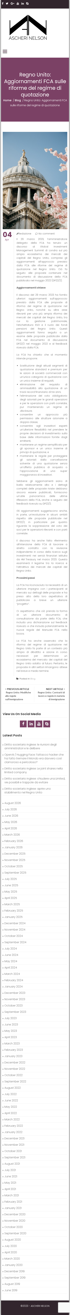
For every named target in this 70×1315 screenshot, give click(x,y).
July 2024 (10, 949)
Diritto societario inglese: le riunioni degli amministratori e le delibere (30, 746)
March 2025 (12, 904)
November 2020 (14, 1221)
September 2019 (14, 1278)
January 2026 (13, 847)
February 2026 (13, 841)
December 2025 (14, 854)
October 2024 (13, 936)
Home (7, 100)
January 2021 (13, 1208)
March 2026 (12, 835)
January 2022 (13, 1132)
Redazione (25, 233)
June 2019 (10, 1290)
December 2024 (14, 923)
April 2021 (10, 1189)
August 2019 (12, 1284)
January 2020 (13, 1265)
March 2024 (12, 974)
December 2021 (14, 1138)
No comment (47, 233)
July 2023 (10, 1018)
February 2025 (13, 911)
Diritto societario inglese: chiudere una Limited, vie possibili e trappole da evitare (34, 780)
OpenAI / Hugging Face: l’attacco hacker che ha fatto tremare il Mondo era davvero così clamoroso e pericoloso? (34, 758)
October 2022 (13, 1075)
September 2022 (15, 1081)
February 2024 (13, 980)
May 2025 (10, 892)
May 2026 (10, 822)
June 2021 (10, 1176)
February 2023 (13, 1050)
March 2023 (12, 1043)
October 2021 (13, 1151)
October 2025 (13, 866)
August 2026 (12, 803)
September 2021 (14, 1157)
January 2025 (13, 917)
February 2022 (13, 1126)
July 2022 (10, 1094)
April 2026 (10, 828)
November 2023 (14, 999)
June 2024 (11, 955)
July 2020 (10, 1246)
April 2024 (10, 968)
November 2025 (14, 860)
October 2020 (13, 1227)
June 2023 (11, 1024)
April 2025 (10, 898)
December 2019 (14, 1271)
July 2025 (10, 879)
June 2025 (11, 885)
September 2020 (15, 1233)
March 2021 (11, 1195)
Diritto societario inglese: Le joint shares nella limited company (33, 770)
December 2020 (14, 1214)
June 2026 (11, 816)
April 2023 (10, 1037)
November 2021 (14, 1145)
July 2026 (10, 809)
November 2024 (14, 930)
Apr (7, 236)
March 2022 (12, 1119)
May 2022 (10, 1107)
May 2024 (10, 961)
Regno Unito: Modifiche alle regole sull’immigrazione (18, 694)
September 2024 (15, 942)
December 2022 (14, 1062)
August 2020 (12, 1240)
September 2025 (15, 873)
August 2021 (12, 1164)
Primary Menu (5, 51)
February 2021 (13, 1202)
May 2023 (10, 1031)
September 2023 (15, 1012)
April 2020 (10, 1252)
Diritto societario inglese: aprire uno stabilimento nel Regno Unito (27, 790)
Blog (18, 100)
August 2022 (12, 1088)
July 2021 (10, 1170)
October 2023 (13, 1005)
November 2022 (14, 1069)
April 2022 (10, 1113)
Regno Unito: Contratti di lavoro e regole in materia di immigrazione (51, 694)
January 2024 (13, 987)
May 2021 (10, 1183)
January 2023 (13, 1056)
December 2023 (14, 993)
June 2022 (11, 1100)
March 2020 (12, 1259)
